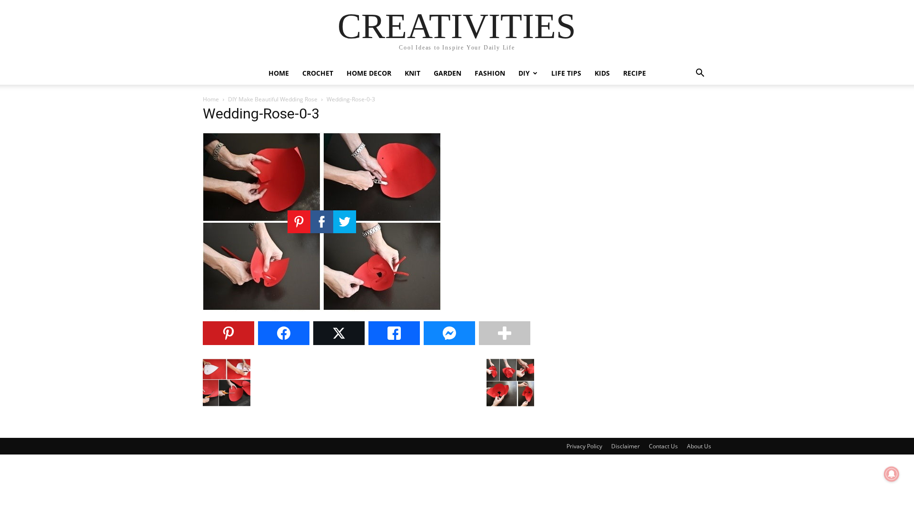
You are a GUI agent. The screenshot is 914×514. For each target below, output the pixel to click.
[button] (699, 74)
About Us (699, 446)
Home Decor (369, 73)
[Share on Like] (394, 333)
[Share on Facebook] (283, 333)
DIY (524, 73)
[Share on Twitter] (339, 333)
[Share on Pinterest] (228, 333)
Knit (412, 73)
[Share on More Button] (504, 333)
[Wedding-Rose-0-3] (322, 309)
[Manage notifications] (891, 474)
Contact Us (663, 446)
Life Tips (566, 73)
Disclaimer (625, 446)
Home (278, 73)
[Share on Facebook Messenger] (449, 333)
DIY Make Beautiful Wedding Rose (273, 99)
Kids (602, 73)
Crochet (317, 73)
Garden (447, 73)
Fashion (490, 73)
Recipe (634, 73)
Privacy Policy (584, 446)
